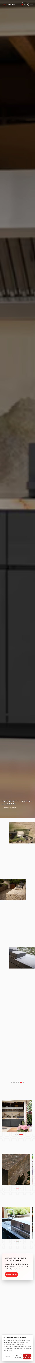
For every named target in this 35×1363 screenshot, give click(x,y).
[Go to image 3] (17, 1134)
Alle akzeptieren (27, 1356)
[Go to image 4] (21, 1134)
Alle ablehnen (17, 1356)
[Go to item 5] (21, 1082)
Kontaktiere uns (11, 1274)
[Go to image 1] (13, 1134)
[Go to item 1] (11, 1082)
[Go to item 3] (16, 1082)
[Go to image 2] (15, 1134)
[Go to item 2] (14, 1082)
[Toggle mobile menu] (31, 5)
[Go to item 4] (18, 1082)
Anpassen (8, 1356)
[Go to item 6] (23, 1082)
